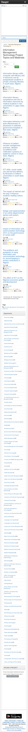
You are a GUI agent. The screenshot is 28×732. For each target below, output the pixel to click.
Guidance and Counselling (10, 469)
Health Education (8, 472)
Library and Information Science (12, 529)
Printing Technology (9, 622)
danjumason (10, 239)
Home (5, 44)
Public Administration (9, 632)
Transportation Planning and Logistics (13, 658)
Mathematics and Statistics (11, 539)
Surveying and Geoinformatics (11, 652)
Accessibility (18, 730)
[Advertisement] (14, 22)
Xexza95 (9, 286)
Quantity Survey (8, 642)
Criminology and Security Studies (12, 405)
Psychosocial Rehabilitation (11, 629)
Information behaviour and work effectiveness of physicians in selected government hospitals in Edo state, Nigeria (13, 125)
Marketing (6, 533)
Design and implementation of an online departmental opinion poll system (14, 212)
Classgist (4, 2)
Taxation (6, 655)
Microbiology (7, 560)
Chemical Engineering (9, 374)
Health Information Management (12, 476)
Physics (6, 609)
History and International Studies (12, 479)
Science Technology (9, 645)
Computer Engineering (9, 391)
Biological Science (8, 360)
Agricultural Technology (10, 335)
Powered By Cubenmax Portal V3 (14, 727)
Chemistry (6, 378)
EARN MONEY (12, 721)
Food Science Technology (10, 456)
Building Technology (9, 363)
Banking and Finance (9, 353)
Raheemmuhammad (12, 199)
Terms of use (10, 730)
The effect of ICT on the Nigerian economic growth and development (13, 279)
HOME (6, 721)
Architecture (7, 346)
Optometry (7, 580)
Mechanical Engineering (10, 543)
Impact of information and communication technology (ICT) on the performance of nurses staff (14, 231)
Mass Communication (9, 536)
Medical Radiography (9, 552)
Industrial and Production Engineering (13, 497)
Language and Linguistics (10, 520)
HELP (19, 722)
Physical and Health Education (11, 606)
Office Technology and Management (9, 576)
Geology (6, 466)
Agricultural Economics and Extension (13, 324)
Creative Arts (7, 402)
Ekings (8, 86)
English (6, 425)
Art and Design (8, 350)
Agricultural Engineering (10, 327)
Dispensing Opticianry (9, 412)
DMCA (23, 722)
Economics (7, 415)
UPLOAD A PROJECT (12, 676)
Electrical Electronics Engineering (12, 422)
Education (6, 418)
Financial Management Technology (13, 446)
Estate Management (9, 438)
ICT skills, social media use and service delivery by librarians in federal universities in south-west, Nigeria (13, 173)
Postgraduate (10, 88)
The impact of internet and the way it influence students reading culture (13, 193)
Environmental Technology (10, 435)
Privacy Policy (21, 728)
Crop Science (7, 409)
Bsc (8, 219)
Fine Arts (6, 449)
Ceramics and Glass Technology (12, 371)
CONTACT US (13, 722)
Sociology (6, 649)
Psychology (7, 626)
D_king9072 (10, 217)
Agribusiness (7, 320)
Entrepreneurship (8, 428)
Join (25, 5)
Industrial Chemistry (9, 500)
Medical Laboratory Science (11, 549)
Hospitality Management (10, 485)
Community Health (8, 384)
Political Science (8, 616)
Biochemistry (7, 356)
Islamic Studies (8, 516)
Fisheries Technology (9, 453)
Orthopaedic (7, 583)
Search (23, 41)
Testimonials (6, 728)
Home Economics (8, 482)
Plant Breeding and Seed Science (12, 613)
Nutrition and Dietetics (9, 572)
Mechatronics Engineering (10, 546)
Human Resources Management (12, 494)
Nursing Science (8, 569)
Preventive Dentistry (9, 619)
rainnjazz (9, 266)
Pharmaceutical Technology (11, 596)
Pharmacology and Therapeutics (12, 599)
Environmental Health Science (11, 431)
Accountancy (7, 317)
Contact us (13, 728)
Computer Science (8, 394)
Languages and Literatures (11, 523)
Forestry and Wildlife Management (12, 459)
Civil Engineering (8, 381)
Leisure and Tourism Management (12, 526)
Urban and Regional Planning (11, 662)
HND (8, 201)
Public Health (7, 635)
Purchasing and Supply (10, 639)
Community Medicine (9, 387)
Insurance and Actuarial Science (12, 513)
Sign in (5, 5)
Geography (7, 463)
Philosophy (7, 603)
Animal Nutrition (8, 343)
